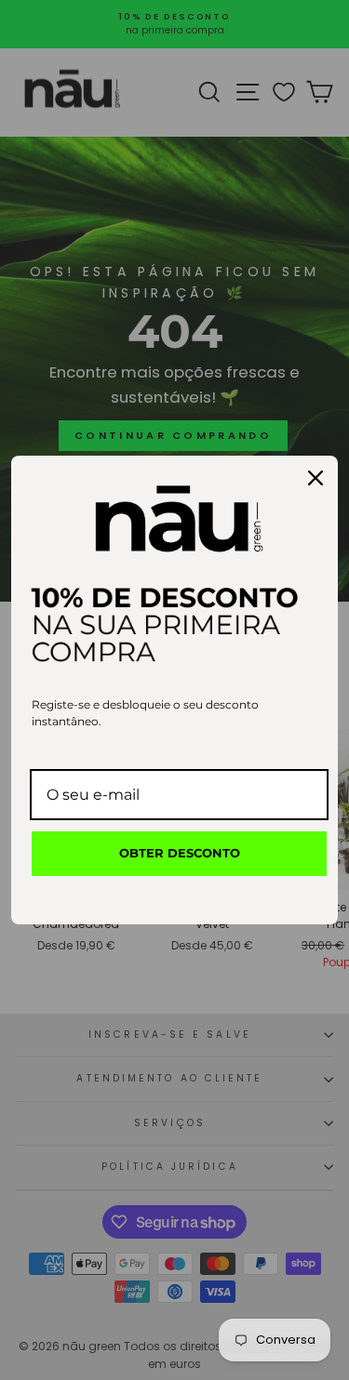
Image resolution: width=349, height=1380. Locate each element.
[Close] (315, 478)
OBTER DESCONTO (179, 852)
